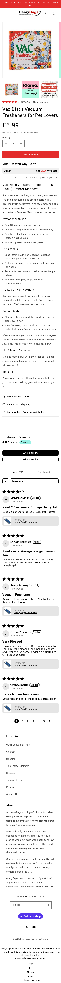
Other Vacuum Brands (18, 745)
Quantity (6, 137)
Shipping (10, 759)
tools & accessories (47, 952)
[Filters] (5, 481)
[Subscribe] (48, 905)
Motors (30, 972)
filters (17, 952)
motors (24, 952)
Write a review (30, 452)
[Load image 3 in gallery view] (49, 89)
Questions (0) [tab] (44, 472)
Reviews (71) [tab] (16, 472)
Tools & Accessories (30, 980)
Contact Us (12, 794)
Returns (10, 773)
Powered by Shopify (39, 939)
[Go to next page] (50, 721)
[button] (6, 13)
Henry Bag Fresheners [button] (25, 522)
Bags (30, 963)
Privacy (10, 787)
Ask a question (30, 459)
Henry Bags (25, 939)
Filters (30, 968)
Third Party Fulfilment (17, 766)
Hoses (30, 976)
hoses (32, 952)
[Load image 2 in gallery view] (30, 89)
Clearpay (11, 752)
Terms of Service (15, 780)
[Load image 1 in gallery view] (11, 89)
